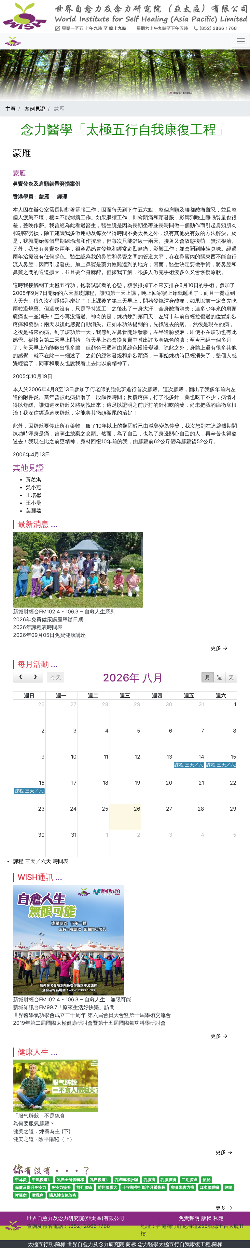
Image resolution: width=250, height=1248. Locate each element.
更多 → (219, 648)
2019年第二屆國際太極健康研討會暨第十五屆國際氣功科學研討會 (89, 1023)
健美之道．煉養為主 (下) (42, 1131)
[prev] (20, 677)
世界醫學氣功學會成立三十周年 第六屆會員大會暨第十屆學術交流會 (92, 1015)
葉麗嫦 (33, 510)
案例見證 (34, 108)
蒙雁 (22, 152)
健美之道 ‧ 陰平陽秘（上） (44, 1139)
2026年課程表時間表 (37, 627)
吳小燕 (33, 487)
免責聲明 (189, 1218)
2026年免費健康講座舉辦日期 (48, 619)
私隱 (218, 1218)
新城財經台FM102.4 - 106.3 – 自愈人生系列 (64, 611)
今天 (55, 677)
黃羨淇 (33, 479)
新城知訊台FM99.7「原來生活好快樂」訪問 (64, 1007)
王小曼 (33, 503)
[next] (35, 677)
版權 (206, 1218)
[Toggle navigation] (241, 41)
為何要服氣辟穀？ (34, 1123)
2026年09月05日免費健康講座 (49, 635)
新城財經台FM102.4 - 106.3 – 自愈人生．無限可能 (72, 999)
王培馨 (33, 495)
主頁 (10, 108)
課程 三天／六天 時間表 (40, 861)
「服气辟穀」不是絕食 (39, 1115)
